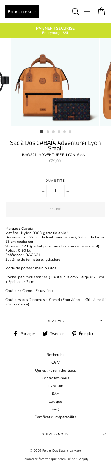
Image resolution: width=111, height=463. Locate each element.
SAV (55, 393)
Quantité (55, 180)
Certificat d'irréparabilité (55, 417)
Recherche (56, 354)
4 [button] (59, 131)
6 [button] (70, 131)
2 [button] (48, 131)
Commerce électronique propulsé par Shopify (56, 459)
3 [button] (53, 131)
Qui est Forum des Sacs (55, 370)
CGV (55, 362)
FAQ (56, 409)
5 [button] (64, 131)
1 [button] (41, 131)
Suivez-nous (55, 434)
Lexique (55, 401)
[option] (55, 30)
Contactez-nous (55, 378)
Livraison (56, 385)
